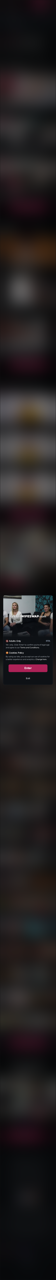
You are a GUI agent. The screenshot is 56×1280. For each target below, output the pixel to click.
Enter (28, 668)
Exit (28, 678)
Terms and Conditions (29, 647)
